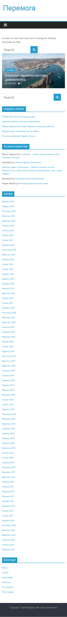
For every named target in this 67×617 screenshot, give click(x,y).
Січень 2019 (7, 404)
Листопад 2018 (9, 414)
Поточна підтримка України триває (18, 136)
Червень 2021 (8, 279)
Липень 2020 (8, 327)
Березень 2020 (8, 337)
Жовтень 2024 (8, 255)
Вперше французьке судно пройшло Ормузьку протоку (28, 126)
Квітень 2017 (8, 501)
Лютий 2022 (8, 264)
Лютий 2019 (8, 400)
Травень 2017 (8, 496)
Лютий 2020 (8, 342)
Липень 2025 (8, 230)
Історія (5, 572)
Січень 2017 (7, 516)
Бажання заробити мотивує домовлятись (21, 121)
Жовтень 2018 (8, 419)
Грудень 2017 (8, 462)
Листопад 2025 (9, 211)
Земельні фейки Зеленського (28, 162)
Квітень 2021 (8, 288)
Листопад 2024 (9, 250)
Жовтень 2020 (8, 317)
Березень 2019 (8, 395)
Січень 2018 (7, 458)
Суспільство (7, 587)
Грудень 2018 (8, 409)
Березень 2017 (8, 506)
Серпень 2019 (8, 371)
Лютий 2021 (8, 298)
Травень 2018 (8, 443)
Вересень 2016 (8, 535)
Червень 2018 (8, 438)
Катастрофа (7, 577)
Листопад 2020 (9, 313)
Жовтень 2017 (8, 472)
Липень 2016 (8, 545)
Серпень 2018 (8, 429)
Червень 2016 (8, 549)
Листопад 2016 (9, 525)
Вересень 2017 (8, 477)
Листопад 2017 (9, 467)
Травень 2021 (8, 284)
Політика (10, 70)
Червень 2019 (8, 380)
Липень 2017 (8, 487)
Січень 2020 (7, 346)
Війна (4, 568)
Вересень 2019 (8, 366)
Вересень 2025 (8, 221)
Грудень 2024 (8, 245)
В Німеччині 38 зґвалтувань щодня (18, 117)
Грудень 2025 (8, 206)
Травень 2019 (8, 385)
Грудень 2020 (8, 308)
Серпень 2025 (8, 226)
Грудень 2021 (8, 274)
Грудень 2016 (8, 520)
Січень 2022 (7, 269)
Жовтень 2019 (8, 361)
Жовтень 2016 (8, 530)
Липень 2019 (8, 375)
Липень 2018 (8, 433)
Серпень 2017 (8, 482)
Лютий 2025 (8, 235)
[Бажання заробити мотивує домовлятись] (33, 55)
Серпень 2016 (8, 540)
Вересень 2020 (8, 322)
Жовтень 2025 (8, 216)
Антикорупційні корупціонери (29, 178)
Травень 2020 (8, 332)
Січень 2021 (7, 303)
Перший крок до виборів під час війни (20, 131)
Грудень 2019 (8, 351)
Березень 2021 (8, 293)
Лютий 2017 (8, 511)
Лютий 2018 (8, 453)
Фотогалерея (8, 592)
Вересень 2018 (8, 424)
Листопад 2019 (9, 356)
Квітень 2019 (8, 390)
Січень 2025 (7, 240)
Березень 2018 (8, 448)
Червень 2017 (8, 491)
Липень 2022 (8, 259)
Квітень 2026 (8, 201)
